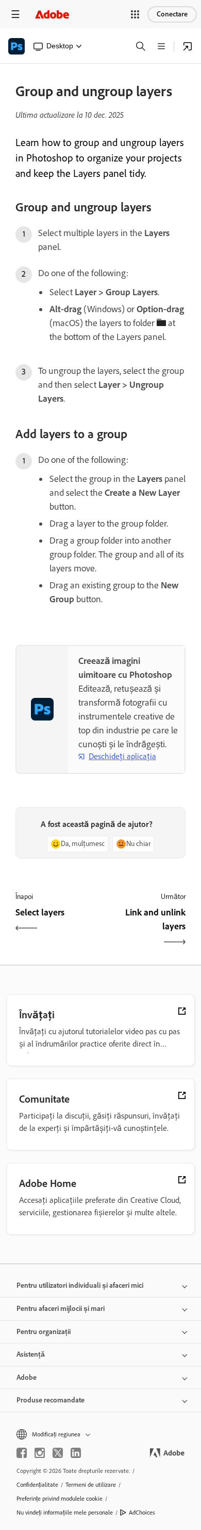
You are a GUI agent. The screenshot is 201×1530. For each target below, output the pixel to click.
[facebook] (21, 1453)
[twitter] (58, 1453)
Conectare (172, 14)
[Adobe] (52, 14)
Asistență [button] (30, 1354)
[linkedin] (76, 1453)
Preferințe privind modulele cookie (59, 1498)
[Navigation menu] (15, 14)
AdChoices (142, 1512)
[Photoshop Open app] (187, 46)
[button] (135, 14)
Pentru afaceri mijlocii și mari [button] (60, 1308)
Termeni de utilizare (90, 1484)
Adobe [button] (26, 1377)
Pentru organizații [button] (43, 1331)
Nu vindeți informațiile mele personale (64, 1512)
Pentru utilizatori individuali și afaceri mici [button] (79, 1285)
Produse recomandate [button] (50, 1400)
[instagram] (40, 1453)
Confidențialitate (37, 1484)
